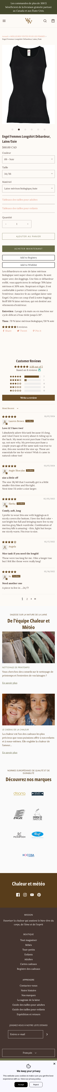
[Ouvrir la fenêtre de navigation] (4, 21)
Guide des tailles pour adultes (28, 1004)
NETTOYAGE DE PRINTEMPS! (16, 667)
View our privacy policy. (31, 1078)
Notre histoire (28, 990)
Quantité (7, 217)
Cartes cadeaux (28, 964)
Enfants (28, 954)
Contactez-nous (28, 985)
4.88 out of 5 (36, 366)
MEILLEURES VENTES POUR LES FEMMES (27, 36)
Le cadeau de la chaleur (15, 729)
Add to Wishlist (28, 264)
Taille (5, 167)
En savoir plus (9, 682)
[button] (28, 84)
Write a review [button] (28, 397)
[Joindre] (47, 1034)
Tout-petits (28, 949)
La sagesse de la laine (28, 999)
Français (28, 1052)
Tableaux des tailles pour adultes (19, 199)
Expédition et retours (28, 1014)
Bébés (28, 944)
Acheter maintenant (28, 248)
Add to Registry (28, 257)
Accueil (5, 36)
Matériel (6, 181)
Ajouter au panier (28, 236)
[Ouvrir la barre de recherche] (45, 21)
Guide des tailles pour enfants (28, 1009)
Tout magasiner (28, 940)
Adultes (28, 959)
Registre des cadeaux (28, 968)
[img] (9, 416)
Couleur (6, 152)
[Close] (54, 1063)
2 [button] (27, 598)
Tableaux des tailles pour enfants (20, 208)
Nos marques (28, 995)
